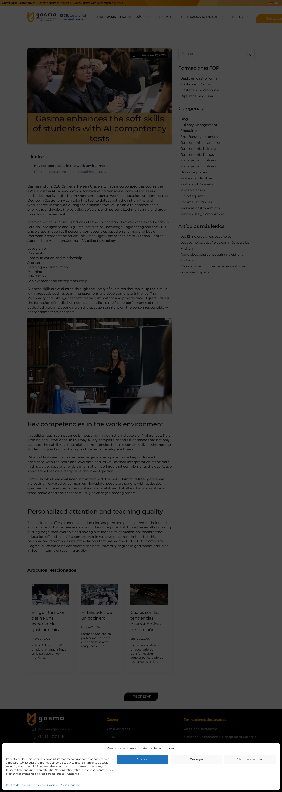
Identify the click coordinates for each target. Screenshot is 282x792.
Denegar (196, 759)
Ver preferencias (250, 759)
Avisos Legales (70, 784)
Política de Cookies (18, 784)
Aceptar (142, 759)
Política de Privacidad (45, 784)
